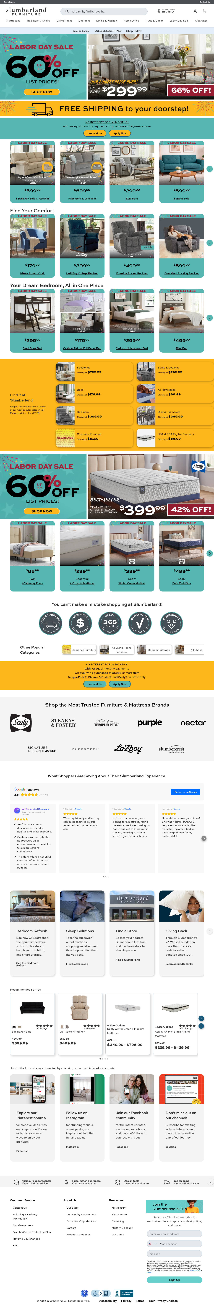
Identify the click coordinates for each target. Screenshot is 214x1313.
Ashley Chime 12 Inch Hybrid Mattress (172, 1034)
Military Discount (122, 1228)
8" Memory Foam (32, 583)
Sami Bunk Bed (32, 348)
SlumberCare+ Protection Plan (32, 1232)
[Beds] (65, 393)
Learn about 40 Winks (179, 964)
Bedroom (84, 20)
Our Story (72, 1207)
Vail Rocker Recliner (72, 1031)
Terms (149, 1272)
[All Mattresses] (146, 393)
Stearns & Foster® (99, 677)
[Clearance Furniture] (65, 438)
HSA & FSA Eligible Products (176, 434)
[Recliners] (65, 415)
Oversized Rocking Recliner (181, 273)
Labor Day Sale (179, 20)
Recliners (83, 412)
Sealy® (122, 677)
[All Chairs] (179, 649)
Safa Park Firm (181, 583)
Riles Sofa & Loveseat (82, 198)
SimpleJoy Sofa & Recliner (32, 198)
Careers (71, 1228)
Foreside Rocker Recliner (132, 273)
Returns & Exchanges (26, 1238)
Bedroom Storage (159, 650)
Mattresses (13, 20)
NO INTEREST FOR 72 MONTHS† (107, 664)
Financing (118, 1221)
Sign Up (174, 1280)
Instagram (72, 1147)
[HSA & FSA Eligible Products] (146, 438)
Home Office (131, 20)
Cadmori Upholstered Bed (132, 348)
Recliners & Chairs (38, 20)
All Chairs (196, 650)
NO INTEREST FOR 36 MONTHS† (107, 122)
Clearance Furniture (89, 434)
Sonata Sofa (181, 198)
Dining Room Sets (169, 412)
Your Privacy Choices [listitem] (163, 1301)
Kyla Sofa (132, 198)
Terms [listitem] (140, 1301)
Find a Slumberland (128, 959)
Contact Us (20, 1207)
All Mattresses (167, 389)
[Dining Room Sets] (146, 415)
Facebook (122, 1147)
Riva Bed (181, 348)
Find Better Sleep (77, 964)
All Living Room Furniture (121, 650)
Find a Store (119, 1214)
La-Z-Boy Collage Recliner (82, 273)
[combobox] (104, 11)
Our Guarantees (23, 1225)
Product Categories (78, 1234)
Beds (80, 389)
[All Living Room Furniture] (104, 649)
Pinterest (22, 1151)
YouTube (171, 1147)
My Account (119, 1207)
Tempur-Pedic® (77, 677)
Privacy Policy (195, 1270)
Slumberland (55, 1301)
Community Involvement (81, 1214)
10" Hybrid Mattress (82, 583)
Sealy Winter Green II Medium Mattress (125, 1031)
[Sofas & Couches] (146, 371)
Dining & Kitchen (106, 20)
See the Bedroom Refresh (27, 964)
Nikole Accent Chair (32, 273)
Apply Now (119, 133)
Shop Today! (134, 31)
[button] (204, 11)
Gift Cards (118, 1234)
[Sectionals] (65, 371)
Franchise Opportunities (81, 1221)
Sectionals (83, 367)
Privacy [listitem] (126, 1301)
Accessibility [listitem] (108, 1301)
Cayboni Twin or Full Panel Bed (82, 348)
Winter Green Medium (131, 583)
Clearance (201, 20)
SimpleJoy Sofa (21, 1031)
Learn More (95, 133)
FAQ (15, 1245)
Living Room (64, 20)
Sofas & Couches (168, 367)
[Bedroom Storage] (141, 649)
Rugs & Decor (154, 20)
